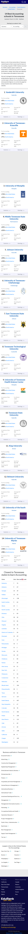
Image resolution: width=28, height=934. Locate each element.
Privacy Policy (18, 933)
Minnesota (4, 674)
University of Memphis (14, 186)
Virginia (4, 624)
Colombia (17, 887)
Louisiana (4, 628)
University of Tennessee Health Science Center (14, 381)
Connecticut (5, 677)
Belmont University (14, 477)
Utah (3, 723)
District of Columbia (7, 632)
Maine (3, 715)
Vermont (4, 696)
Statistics (6, 116)
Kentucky (4, 583)
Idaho (3, 730)
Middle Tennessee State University (14, 217)
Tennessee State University (14, 414)
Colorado (4, 708)
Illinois (3, 606)
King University (14, 446)
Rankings (20, 116)
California (4, 734)
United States (11, 9)
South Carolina (5, 602)
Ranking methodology (8, 927)
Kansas (3, 662)
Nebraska (4, 681)
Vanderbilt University (14, 92)
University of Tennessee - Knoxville (14, 124)
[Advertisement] (14, 46)
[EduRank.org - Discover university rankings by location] (5, 1)
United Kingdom (19, 889)
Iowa (3, 640)
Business (5, 7)
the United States (9, 100)
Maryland (4, 636)
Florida (3, 651)
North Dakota (5, 711)
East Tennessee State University (14, 314)
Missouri (4, 621)
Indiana (4, 594)
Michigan (4, 647)
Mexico (17, 884)
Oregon (4, 738)
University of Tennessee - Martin (14, 539)
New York (4, 670)
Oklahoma (4, 659)
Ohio (3, 617)
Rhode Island (5, 685)
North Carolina (6, 609)
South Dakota (5, 700)
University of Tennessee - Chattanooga (14, 281)
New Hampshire (6, 704)
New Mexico (5, 719)
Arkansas (4, 613)
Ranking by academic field (14, 23)
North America (21, 7)
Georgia (4, 590)
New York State (5, 884)
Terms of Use (9, 933)
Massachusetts (6, 689)
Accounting (12, 7)
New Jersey (5, 666)
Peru (16, 894)
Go (25, 26)
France (17, 892)
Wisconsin (4, 655)
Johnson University (14, 250)
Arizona (4, 727)
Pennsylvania (5, 643)
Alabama (4, 587)
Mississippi (5, 598)
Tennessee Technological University (14, 347)
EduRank (21, 19)
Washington (5, 742)
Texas (3, 693)
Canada (17, 882)
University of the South (14, 507)
